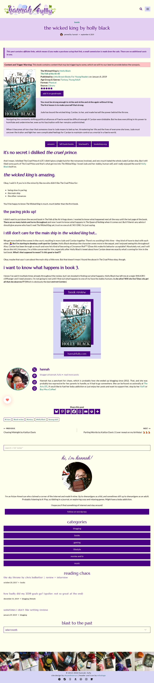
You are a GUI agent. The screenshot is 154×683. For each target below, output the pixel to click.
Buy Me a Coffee (47, 389)
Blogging (25, 599)
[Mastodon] (68, 411)
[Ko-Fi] (91, 679)
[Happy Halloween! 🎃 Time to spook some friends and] (144, 661)
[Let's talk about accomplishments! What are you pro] (125, 661)
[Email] (85, 411)
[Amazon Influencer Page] (75, 679)
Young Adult (74, 79)
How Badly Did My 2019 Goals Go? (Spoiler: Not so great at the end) (43, 593)
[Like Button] (7, 400)
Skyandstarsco (71, 675)
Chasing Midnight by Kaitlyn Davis (20, 430)
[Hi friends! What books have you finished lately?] (86, 661)
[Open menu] (147, 9)
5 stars (8, 419)
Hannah (75, 34)
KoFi (142, 386)
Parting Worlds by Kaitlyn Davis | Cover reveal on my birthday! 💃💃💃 (117, 430)
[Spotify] (59, 679)
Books (77, 22)
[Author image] (61, 34)
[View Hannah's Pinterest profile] (34, 376)
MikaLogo (101, 675)
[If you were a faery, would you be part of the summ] (48, 661)
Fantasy (64, 79)
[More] (97, 411)
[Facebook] (74, 411)
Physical (52, 82)
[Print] (91, 411)
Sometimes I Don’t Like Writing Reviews (26, 609)
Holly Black (65, 71)
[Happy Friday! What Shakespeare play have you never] (106, 661)
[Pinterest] (62, 411)
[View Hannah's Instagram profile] (34, 382)
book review (18, 419)
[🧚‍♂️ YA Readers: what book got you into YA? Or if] (67, 661)
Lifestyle (32, 599)
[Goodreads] (70, 679)
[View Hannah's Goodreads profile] (34, 388)
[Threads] (80, 411)
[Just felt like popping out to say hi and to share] (28, 661)
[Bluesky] (56, 411)
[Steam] (64, 679)
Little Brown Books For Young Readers (71, 76)
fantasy (30, 419)
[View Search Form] (141, 9)
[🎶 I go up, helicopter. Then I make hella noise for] (9, 661)
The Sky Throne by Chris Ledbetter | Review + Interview (36, 577)
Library (51, 85)
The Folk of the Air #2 (50, 73)
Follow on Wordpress (77, 511)
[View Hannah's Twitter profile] (34, 369)
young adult (53, 419)
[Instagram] (86, 679)
